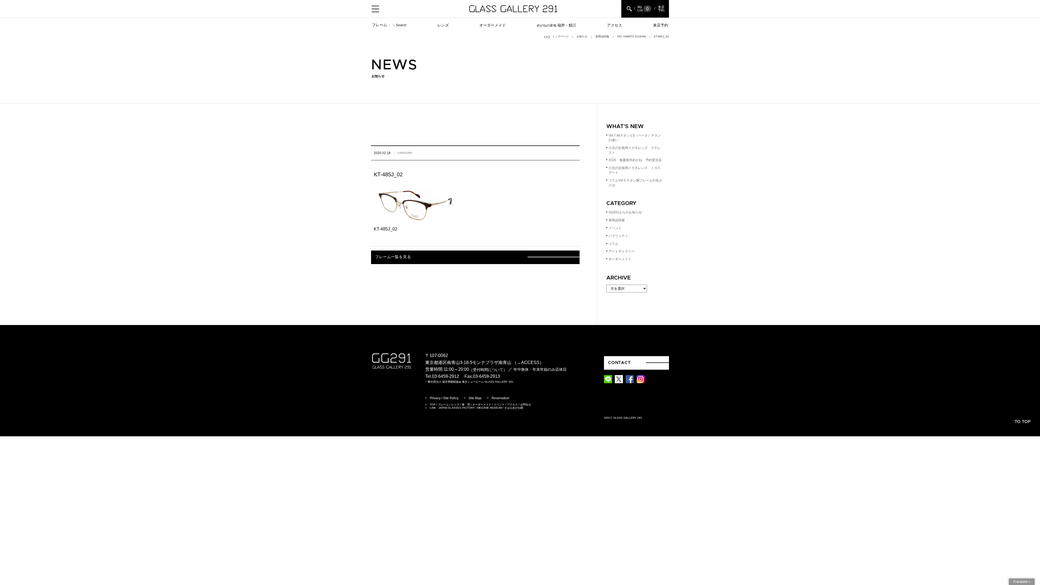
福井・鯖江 (556, 25)
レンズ (443, 25)
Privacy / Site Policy (444, 398)
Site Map (475, 398)
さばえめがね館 (513, 407)
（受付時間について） (488, 370)
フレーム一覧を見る (393, 257)
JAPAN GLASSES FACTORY (456, 407)
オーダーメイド (492, 25)
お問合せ (525, 404)
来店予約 (660, 25)
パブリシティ (618, 236)
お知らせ (582, 36)
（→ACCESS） (528, 362)
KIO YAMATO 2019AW (631, 36)
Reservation (500, 398)
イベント (615, 228)
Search (401, 25)
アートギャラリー (622, 251)
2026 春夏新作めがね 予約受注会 (635, 160)
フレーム (379, 25)
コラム (613, 244)
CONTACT (619, 362)
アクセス (614, 25)
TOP (432, 404)
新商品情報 (602, 36)
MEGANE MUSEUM (489, 407)
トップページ (560, 36)
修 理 (466, 404)
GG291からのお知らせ (625, 212)
